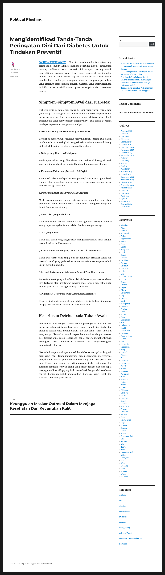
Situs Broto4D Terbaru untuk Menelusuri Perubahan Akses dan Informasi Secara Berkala (137, 66)
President (125, 406)
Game (123, 317)
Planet (123, 401)
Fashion (124, 306)
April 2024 (125, 199)
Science (124, 425)
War (122, 460)
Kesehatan (14, 76)
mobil (123, 366)
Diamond (125, 285)
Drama (123, 298)
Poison (124, 404)
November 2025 (127, 150)
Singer (123, 433)
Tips (123, 444)
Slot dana (122, 522)
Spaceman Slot (127, 436)
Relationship (126, 420)
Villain (123, 455)
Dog (122, 296)
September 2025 (127, 155)
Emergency (125, 304)
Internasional (126, 336)
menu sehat (126, 363)
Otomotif (124, 393)
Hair (123, 323)
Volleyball (125, 458)
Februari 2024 (126, 204)
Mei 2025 (125, 163)
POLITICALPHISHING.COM (52, 62)
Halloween (125, 325)
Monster (124, 371)
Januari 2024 (126, 207)
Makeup (124, 355)
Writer (123, 474)
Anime (123, 236)
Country (124, 279)
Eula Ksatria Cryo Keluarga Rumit (134, 77)
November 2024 (127, 180)
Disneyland (125, 293)
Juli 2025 (124, 158)
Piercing (124, 398)
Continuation (126, 277)
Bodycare (125, 250)
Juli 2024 (124, 190)
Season (124, 428)
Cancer (124, 258)
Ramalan (124, 414)
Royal (123, 423)
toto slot (122, 506)
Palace (123, 396)
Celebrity (124, 266)
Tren (123, 450)
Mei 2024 (125, 196)
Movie (123, 377)
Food (123, 312)
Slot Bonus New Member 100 (130, 538)
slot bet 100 (123, 495)
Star (122, 439)
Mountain (125, 374)
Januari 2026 (126, 145)
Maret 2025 (125, 169)
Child (123, 271)
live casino (123, 517)
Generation (125, 320)
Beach (123, 241)
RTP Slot (122, 501)
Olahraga (124, 390)
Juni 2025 (125, 161)
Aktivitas (124, 225)
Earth (123, 301)
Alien (123, 228)
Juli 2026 (124, 134)
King (123, 350)
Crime (123, 282)
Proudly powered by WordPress (39, 564)
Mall (123, 358)
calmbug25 (14, 69)
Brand (123, 255)
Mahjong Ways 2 (125, 533)
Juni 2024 (125, 193)
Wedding (124, 466)
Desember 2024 (127, 177)
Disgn (123, 290)
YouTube (124, 477)
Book (123, 252)
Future (123, 314)
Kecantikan (125, 344)
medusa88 (123, 544)
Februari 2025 (126, 172)
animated (125, 233)
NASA (123, 382)
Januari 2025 (126, 174)
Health (123, 328)
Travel (123, 447)
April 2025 (125, 166)
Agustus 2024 (126, 188)
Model (123, 369)
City (122, 274)
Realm (123, 417)
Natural (124, 385)
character (125, 268)
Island (123, 339)
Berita (123, 247)
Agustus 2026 (126, 131)
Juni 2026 (125, 136)
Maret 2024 (125, 201)
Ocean (123, 387)
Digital (123, 287)
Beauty (123, 244)
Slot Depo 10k (124, 511)
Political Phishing (26, 19)
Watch (123, 463)
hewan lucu (125, 331)
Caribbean (125, 260)
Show (123, 431)
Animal (124, 231)
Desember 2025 (127, 147)
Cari (120, 41)
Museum (124, 379)
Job (122, 341)
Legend (124, 352)
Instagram (125, 333)
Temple (124, 441)
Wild (123, 469)
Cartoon (124, 263)
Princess (124, 409)
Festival (124, 309)
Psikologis (125, 412)
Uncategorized (127, 452)
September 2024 (127, 185)
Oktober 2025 (126, 153)
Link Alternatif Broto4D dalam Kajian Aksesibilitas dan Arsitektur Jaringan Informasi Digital (136, 82)
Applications (126, 239)
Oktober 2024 (126, 182)
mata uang (125, 360)
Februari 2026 (127, 142)
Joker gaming (124, 528)
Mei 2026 (125, 139)
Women (124, 471)
